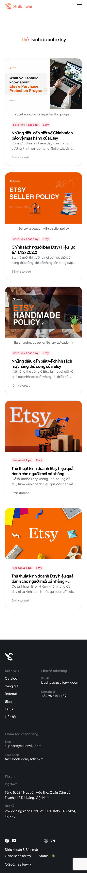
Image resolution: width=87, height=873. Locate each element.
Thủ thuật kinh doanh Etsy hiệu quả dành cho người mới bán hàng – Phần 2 (42, 473)
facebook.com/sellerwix (24, 759)
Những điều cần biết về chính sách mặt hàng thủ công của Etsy (42, 363)
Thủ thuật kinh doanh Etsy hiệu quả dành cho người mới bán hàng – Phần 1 (42, 581)
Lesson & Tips (22, 460)
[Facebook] (7, 841)
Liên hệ (10, 716)
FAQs (9, 709)
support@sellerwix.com (23, 745)
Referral (11, 694)
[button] (79, 6)
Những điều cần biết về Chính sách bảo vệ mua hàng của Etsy (42, 135)
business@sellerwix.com (60, 682)
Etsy (46, 124)
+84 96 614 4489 (54, 696)
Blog (8, 701)
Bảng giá (11, 686)
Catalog (11, 678)
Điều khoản (13, 849)
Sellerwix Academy (25, 124)
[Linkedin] (14, 841)
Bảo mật (31, 849)
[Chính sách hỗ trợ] (21, 856)
